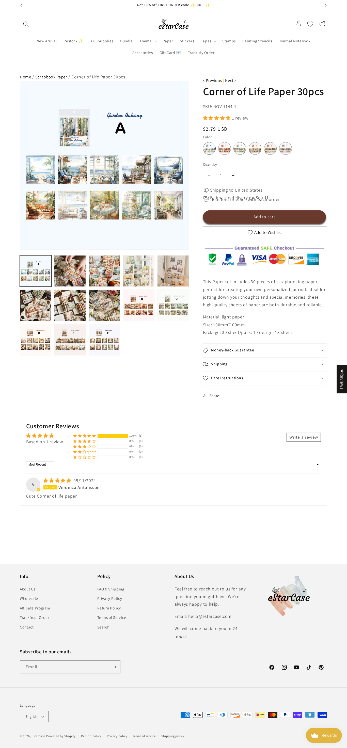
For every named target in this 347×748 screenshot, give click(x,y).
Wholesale (29, 598)
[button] (26, 24)
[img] (57, 480)
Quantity (210, 164)
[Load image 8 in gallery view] (104, 305)
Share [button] (214, 395)
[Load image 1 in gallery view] (35, 271)
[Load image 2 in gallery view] (70, 271)
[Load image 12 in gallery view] (70, 339)
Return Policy (109, 607)
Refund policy (91, 736)
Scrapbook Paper (51, 77)
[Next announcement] (326, 5)
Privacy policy (117, 736)
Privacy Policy (109, 598)
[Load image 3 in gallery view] (104, 271)
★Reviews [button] (342, 379)
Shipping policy (172, 736)
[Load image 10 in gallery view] (173, 305)
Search (103, 627)
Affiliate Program (35, 607)
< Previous (212, 80)
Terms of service (144, 736)
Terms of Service (112, 617)
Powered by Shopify (61, 736)
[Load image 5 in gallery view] (173, 271)
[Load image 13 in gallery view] (104, 339)
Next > (230, 80)
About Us (27, 588)
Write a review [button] (303, 437)
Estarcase (38, 736)
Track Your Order (34, 617)
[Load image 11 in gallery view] (35, 339)
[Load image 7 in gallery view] (70, 305)
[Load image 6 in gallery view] (35, 305)
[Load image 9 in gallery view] (138, 305)
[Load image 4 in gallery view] (138, 271)
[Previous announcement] (21, 5)
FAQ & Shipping (110, 588)
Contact (27, 627)
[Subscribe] (114, 667)
